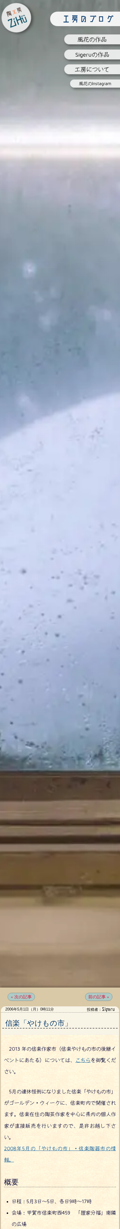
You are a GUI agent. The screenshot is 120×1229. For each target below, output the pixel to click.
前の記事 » (98, 997)
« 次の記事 (21, 997)
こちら (83, 1060)
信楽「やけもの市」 (38, 1023)
